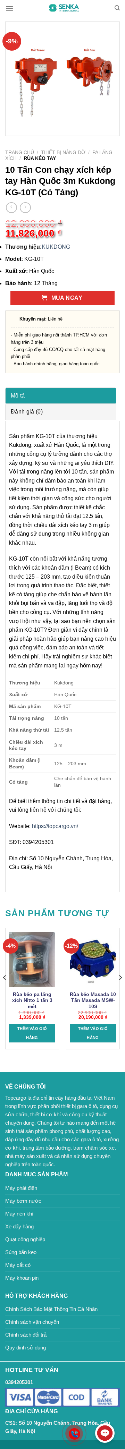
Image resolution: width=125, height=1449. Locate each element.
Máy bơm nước (23, 1201)
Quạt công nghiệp (25, 1239)
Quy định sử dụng (25, 1347)
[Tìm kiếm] (117, 8)
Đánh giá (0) (27, 412)
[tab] (60, 395)
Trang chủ (19, 152)
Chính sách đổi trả (26, 1335)
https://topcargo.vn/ (55, 826)
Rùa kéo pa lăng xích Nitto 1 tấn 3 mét (32, 1000)
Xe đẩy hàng (19, 1226)
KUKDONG (56, 247)
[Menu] (9, 8)
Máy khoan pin (22, 1278)
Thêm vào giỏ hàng (32, 1033)
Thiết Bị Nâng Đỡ (63, 152)
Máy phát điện (21, 1188)
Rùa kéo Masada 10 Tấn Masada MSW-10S (93, 1000)
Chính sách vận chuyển (32, 1322)
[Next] (120, 991)
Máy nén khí (19, 1214)
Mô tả (18, 396)
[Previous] (4, 991)
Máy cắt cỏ (18, 1265)
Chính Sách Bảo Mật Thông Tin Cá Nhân (51, 1309)
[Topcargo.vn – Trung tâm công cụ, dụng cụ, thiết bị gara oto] (64, 8)
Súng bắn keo (20, 1252)
